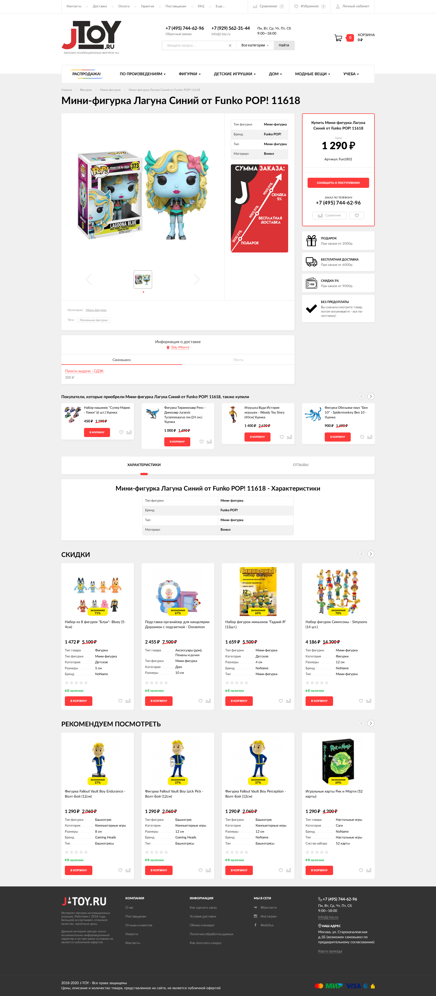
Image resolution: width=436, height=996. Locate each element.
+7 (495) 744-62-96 (185, 28)
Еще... (220, 6)
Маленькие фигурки (94, 320)
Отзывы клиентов (138, 925)
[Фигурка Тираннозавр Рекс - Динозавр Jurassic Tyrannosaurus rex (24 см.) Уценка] (153, 414)
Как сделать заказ (203, 907)
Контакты (74, 6)
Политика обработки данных (211, 934)
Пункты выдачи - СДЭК (84, 371)
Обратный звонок (179, 34)
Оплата (123, 6)
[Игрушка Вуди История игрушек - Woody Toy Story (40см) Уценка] (233, 414)
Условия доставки (203, 916)
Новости (131, 934)
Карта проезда (330, 951)
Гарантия (147, 6)
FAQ (201, 6)
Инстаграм (269, 916)
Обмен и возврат (202, 925)
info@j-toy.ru (220, 34)
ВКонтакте (269, 907)
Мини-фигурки (96, 310)
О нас (129, 907)
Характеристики (144, 465)
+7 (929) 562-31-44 (230, 28)
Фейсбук (267, 925)
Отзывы (301, 465)
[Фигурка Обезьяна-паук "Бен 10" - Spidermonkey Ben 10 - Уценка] (313, 414)
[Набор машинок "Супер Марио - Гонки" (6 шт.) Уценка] (72, 414)
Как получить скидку (206, 943)
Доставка (100, 6)
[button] (371, 396)
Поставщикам (176, 6)
